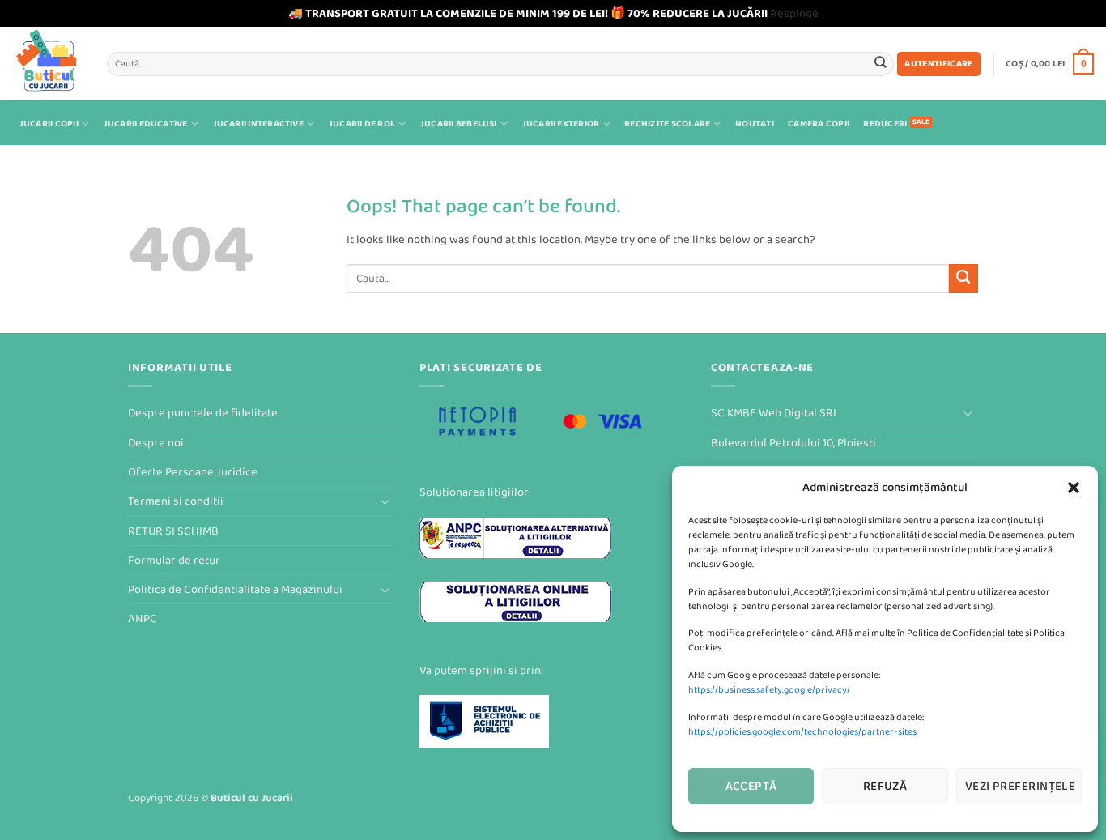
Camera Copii (818, 123)
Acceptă (751, 786)
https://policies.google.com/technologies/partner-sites (802, 732)
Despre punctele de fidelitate (203, 412)
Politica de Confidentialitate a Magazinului (235, 589)
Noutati (754, 123)
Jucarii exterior (561, 123)
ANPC (142, 618)
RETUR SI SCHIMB (173, 531)
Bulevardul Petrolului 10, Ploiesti (793, 442)
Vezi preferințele (1020, 786)
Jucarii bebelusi (458, 123)
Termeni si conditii (175, 501)
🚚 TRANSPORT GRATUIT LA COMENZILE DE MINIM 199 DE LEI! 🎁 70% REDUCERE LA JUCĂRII (528, 13)
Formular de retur (174, 560)
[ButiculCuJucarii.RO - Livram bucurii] (47, 63)
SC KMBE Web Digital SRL (775, 412)
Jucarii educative (146, 123)
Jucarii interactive (258, 123)
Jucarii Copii (49, 123)
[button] (1074, 488)
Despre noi (156, 442)
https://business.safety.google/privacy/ (769, 689)
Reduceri (885, 123)
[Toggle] (385, 501)
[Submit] (880, 63)
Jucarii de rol (362, 123)
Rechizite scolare (667, 123)
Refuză (885, 786)
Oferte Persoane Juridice (192, 472)
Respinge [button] (794, 13)
